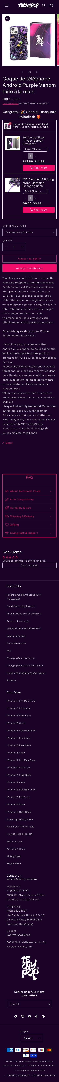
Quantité (7, 240)
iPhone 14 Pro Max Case (21, 760)
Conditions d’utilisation (18, 1075)
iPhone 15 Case (16, 752)
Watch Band (14, 863)
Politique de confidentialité (31, 1070)
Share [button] (9, 442)
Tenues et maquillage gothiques (26, 673)
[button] (6, 5)
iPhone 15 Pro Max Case (21, 730)
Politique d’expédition (44, 1075)
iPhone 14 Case (16, 782)
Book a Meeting (16, 636)
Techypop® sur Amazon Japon (25, 665)
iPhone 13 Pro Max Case (21, 789)
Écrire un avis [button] (29, 565)
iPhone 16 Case (16, 723)
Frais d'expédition (10, 103)
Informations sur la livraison (24, 613)
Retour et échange (18, 621)
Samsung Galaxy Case (20, 819)
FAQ (9, 650)
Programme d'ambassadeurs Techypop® (24, 596)
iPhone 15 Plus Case (19, 745)
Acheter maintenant (29, 268)
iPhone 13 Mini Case (19, 812)
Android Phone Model (14, 226)
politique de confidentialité (23, 628)
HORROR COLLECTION (20, 834)
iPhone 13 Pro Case (18, 797)
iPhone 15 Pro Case (18, 738)
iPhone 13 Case (16, 804)
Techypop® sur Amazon (21, 658)
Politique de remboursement (41, 1065)
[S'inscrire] (48, 1004)
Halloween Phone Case (20, 826)
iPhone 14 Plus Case (19, 775)
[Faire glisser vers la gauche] (22, 71)
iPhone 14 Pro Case (18, 767)
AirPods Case (14, 841)
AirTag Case (13, 856)
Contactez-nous (16, 643)
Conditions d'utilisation (21, 606)
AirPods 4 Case (16, 849)
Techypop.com (22, 1061)
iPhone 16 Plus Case (19, 715)
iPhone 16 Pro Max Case (21, 701)
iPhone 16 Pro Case (18, 708)
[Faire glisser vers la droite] (36, 71)
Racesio (11, 680)
